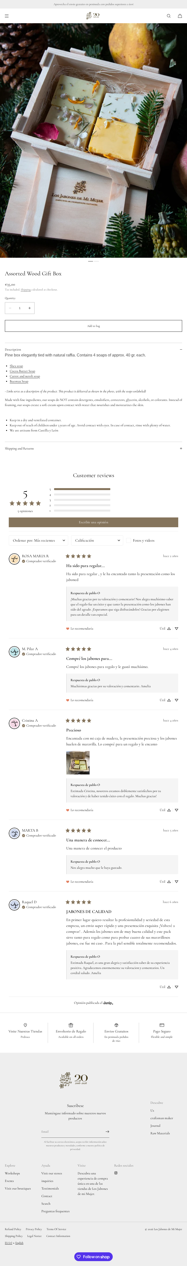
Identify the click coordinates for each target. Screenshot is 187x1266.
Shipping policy (14, 1236)
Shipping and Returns (19, 448)
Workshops (12, 1173)
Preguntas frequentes (55, 1211)
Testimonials (50, 1188)
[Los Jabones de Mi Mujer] (93, 16)
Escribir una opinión (93, 522)
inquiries (47, 1181)
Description (13, 349)
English (19, 1243)
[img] (39, 560)
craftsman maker (161, 1118)
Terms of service (56, 1229)
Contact (46, 1196)
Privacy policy (34, 1229)
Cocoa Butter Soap (22, 371)
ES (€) (8, 1243)
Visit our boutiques (18, 1188)
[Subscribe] (103, 1131)
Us (152, 1110)
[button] (169, 16)
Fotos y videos (143, 540)
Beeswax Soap (19, 381)
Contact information (58, 1236)
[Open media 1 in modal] (93, 140)
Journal (155, 1126)
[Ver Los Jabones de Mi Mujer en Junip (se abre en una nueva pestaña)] (108, 1003)
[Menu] (11, 16)
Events (9, 1181)
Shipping (26, 289)
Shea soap (16, 366)
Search (45, 1204)
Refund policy (13, 1229)
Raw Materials (160, 1133)
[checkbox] (152, 540)
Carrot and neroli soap (25, 376)
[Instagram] (117, 1173)
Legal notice (34, 1236)
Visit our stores (51, 1173)
